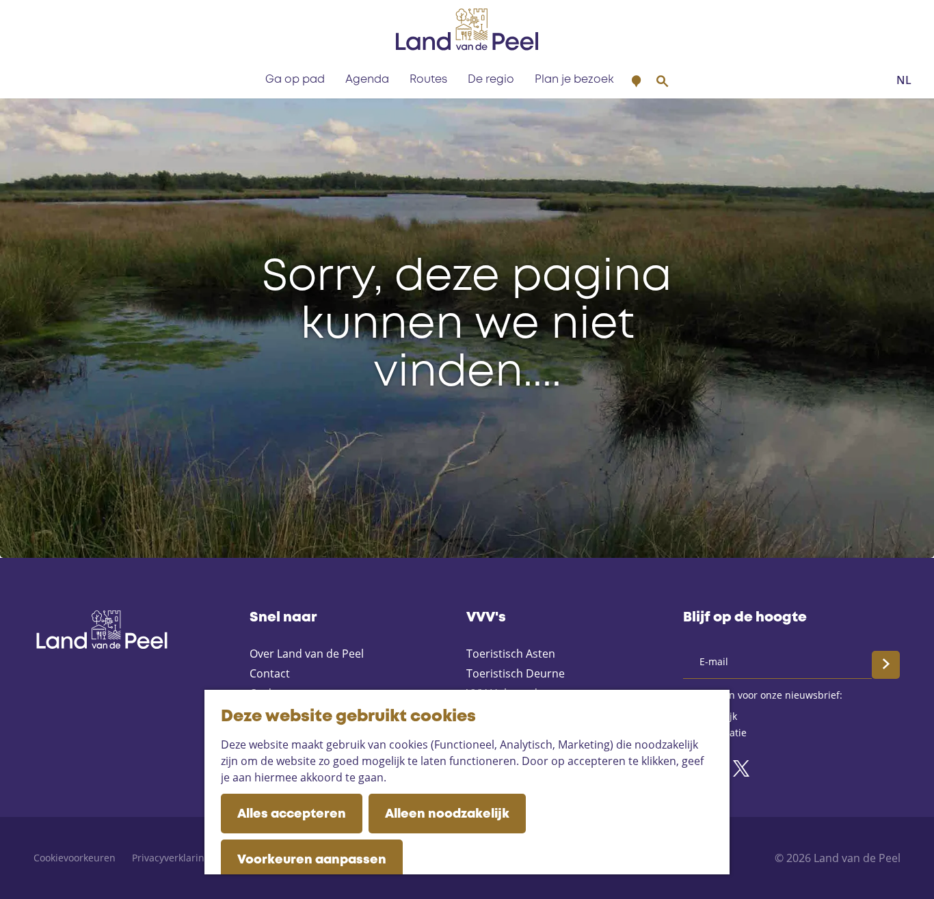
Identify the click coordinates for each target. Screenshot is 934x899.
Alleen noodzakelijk (447, 814)
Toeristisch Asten (510, 653)
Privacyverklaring (171, 857)
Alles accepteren (291, 814)
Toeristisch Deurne (515, 673)
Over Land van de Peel (307, 653)
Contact (270, 673)
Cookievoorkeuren (75, 857)
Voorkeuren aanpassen (311, 860)
